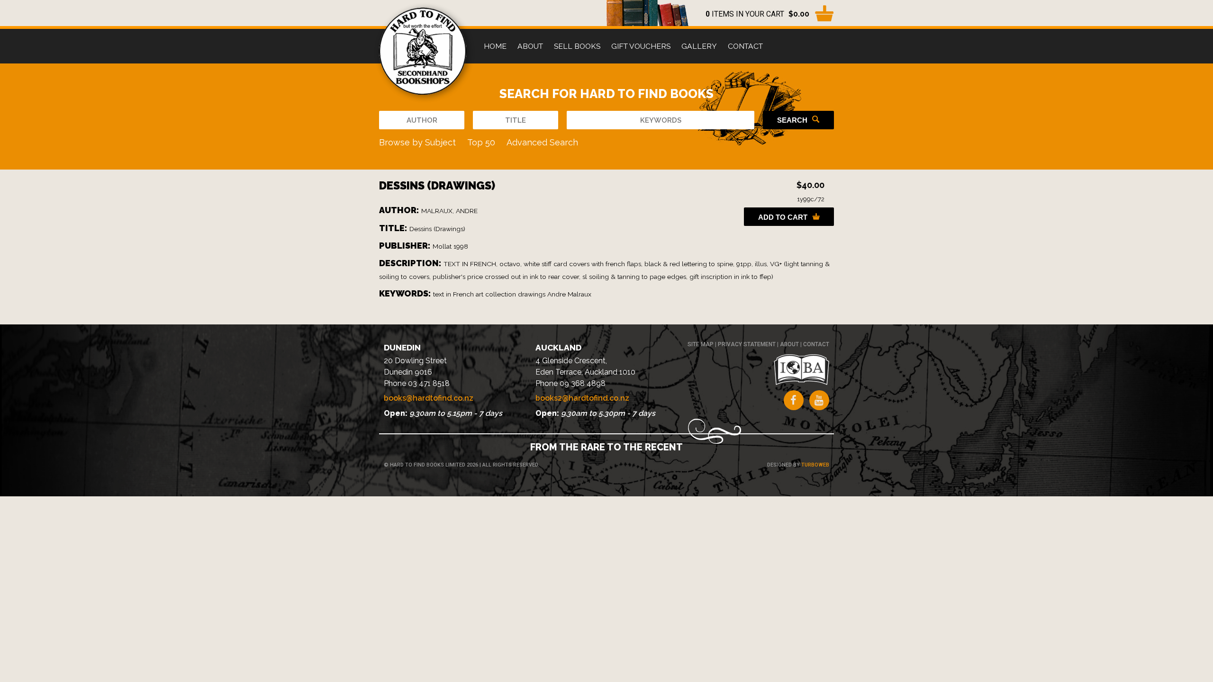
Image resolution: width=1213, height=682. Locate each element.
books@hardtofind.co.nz (428, 398)
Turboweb (815, 465)
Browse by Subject (417, 142)
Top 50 (481, 142)
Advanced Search (542, 142)
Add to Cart (782, 217)
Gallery (699, 46)
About (530, 46)
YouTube (819, 400)
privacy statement (747, 344)
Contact (745, 46)
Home (495, 46)
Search (792, 120)
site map (701, 344)
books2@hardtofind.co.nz (582, 398)
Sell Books (577, 46)
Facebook (794, 400)
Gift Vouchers (640, 46)
